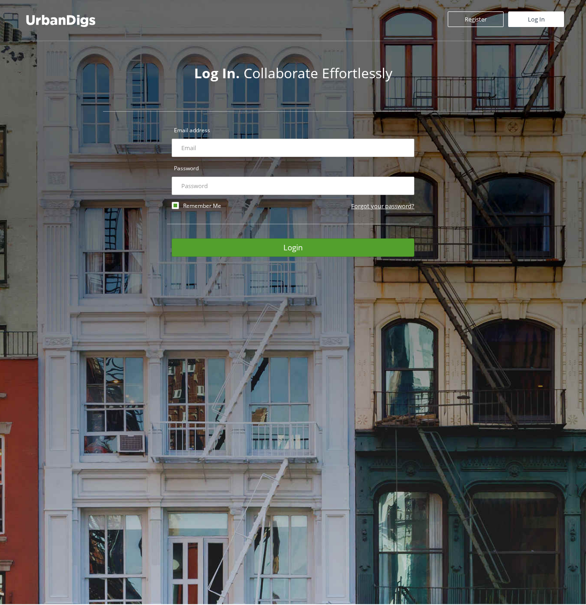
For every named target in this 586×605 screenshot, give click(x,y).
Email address (192, 130)
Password (186, 168)
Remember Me (202, 206)
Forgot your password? (382, 206)
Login (293, 247)
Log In (536, 19)
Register (476, 19)
